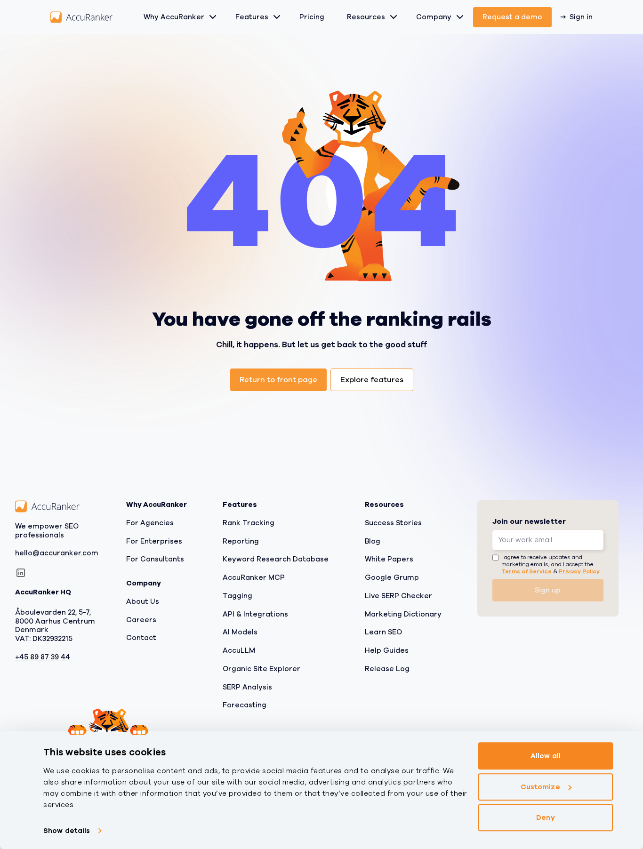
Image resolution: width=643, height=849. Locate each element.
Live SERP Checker (398, 596)
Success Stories (393, 523)
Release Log (387, 668)
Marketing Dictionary (403, 613)
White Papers (389, 559)
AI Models (240, 632)
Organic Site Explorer (261, 668)
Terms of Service (526, 571)
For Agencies (150, 523)
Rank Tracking (248, 523)
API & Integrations (255, 613)
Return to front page (278, 380)
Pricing (311, 17)
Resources (366, 17)
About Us (142, 601)
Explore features (371, 380)
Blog (372, 540)
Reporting (241, 540)
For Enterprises (154, 540)
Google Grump (392, 577)
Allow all (545, 756)
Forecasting (244, 705)
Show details (66, 830)
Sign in (581, 17)
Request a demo (512, 17)
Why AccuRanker (174, 17)
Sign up (548, 590)
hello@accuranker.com (56, 553)
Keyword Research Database (276, 559)
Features (251, 17)
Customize (540, 787)
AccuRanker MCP (254, 577)
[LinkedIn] (20, 572)
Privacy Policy (579, 571)
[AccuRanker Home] (81, 17)
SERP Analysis (247, 686)
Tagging (237, 596)
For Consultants (155, 559)
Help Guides (387, 650)
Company (433, 17)
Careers (141, 619)
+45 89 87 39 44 (42, 657)
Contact (141, 637)
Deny (545, 817)
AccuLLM (239, 650)
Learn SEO (383, 632)
